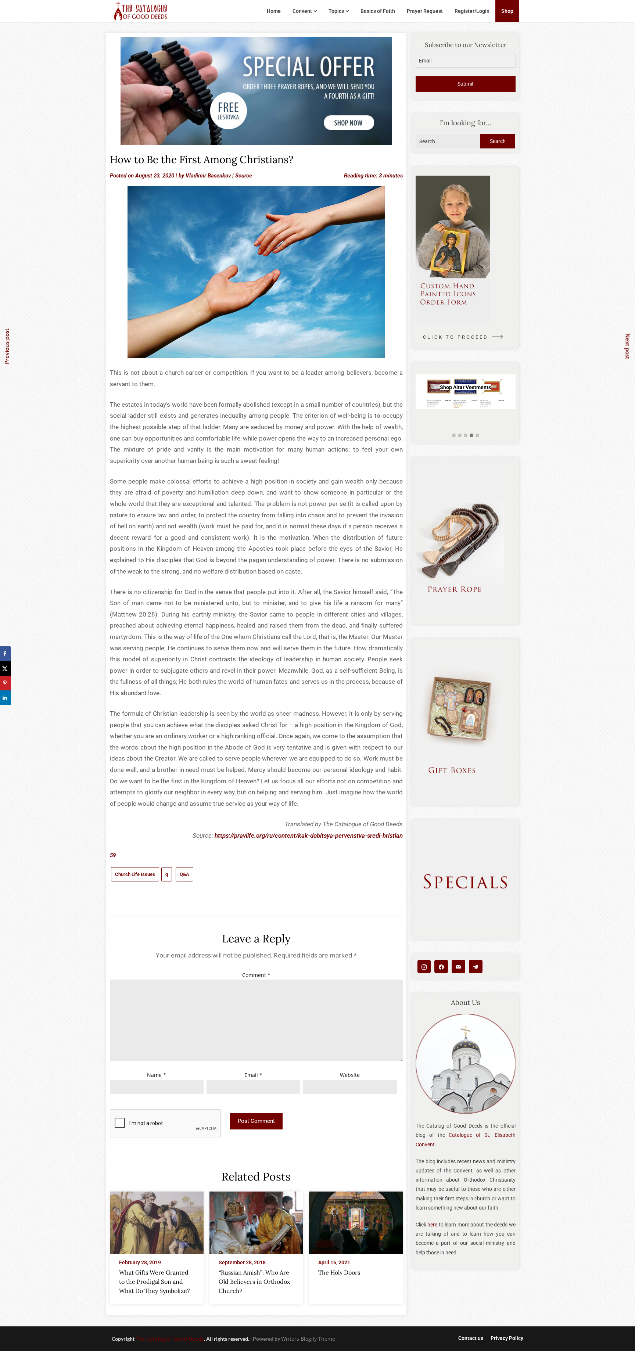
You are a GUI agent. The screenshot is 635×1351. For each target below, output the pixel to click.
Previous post (6, 346)
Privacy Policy (507, 1338)
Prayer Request (425, 11)
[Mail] (458, 966)
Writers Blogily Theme (308, 1338)
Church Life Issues (135, 874)
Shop (507, 11)
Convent (302, 11)
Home (274, 11)
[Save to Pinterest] (5, 683)
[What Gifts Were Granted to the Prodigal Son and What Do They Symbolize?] (157, 1220)
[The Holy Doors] (356, 1220)
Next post (628, 346)
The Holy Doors (339, 1272)
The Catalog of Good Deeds (170, 1338)
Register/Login (472, 11)
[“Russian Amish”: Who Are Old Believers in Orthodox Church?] (256, 1220)
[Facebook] (441, 966)
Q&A (184, 874)
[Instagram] (424, 966)
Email (253, 1074)
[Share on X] (5, 668)
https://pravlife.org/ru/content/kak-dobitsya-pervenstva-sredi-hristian (309, 835)
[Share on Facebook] (5, 653)
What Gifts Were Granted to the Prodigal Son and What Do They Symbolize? (154, 1281)
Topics (336, 11)
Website (350, 1074)
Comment (256, 974)
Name (156, 1074)
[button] (454, 435)
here (432, 1225)
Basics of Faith (377, 11)
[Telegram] (475, 966)
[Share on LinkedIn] (5, 697)
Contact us (470, 1338)
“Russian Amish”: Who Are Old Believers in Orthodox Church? (254, 1281)
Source (243, 175)
